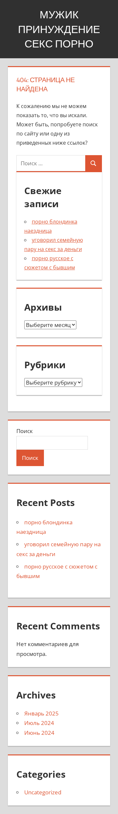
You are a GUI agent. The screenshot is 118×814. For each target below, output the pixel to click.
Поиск (24, 431)
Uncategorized (42, 792)
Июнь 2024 (39, 732)
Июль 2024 (39, 723)
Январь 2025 (41, 713)
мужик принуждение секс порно (59, 29)
